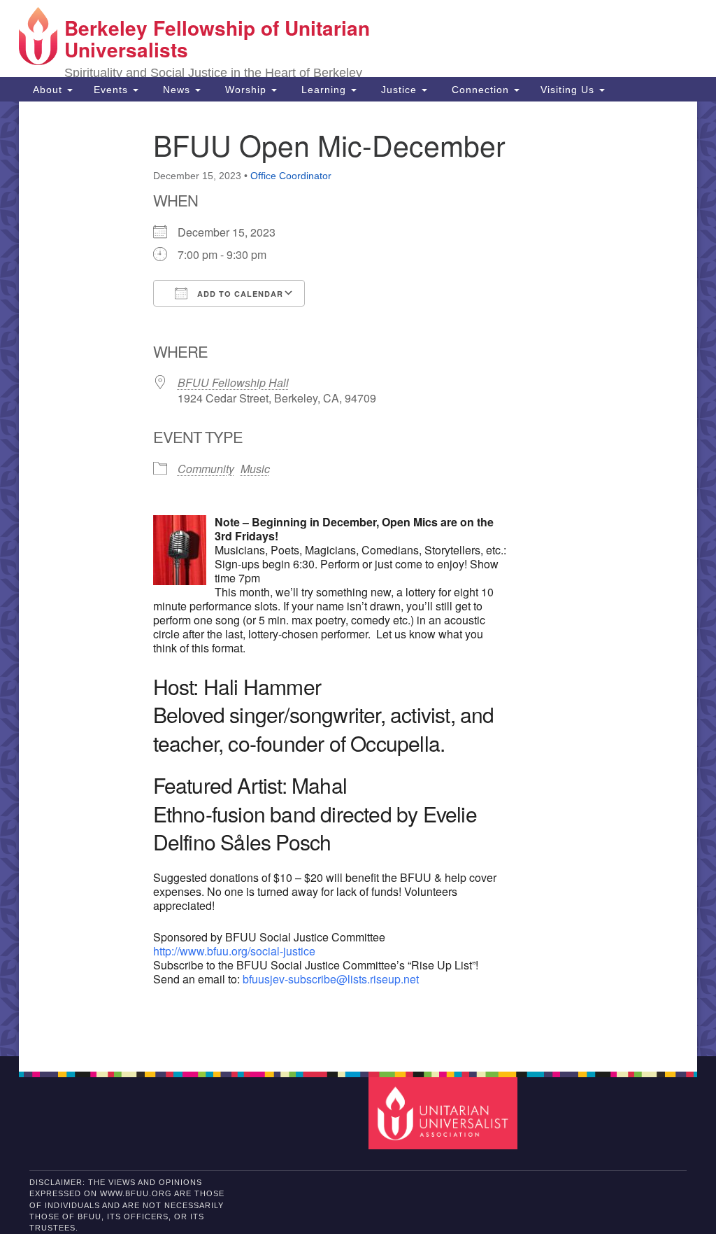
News (176, 89)
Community (206, 469)
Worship (246, 89)
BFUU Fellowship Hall (233, 382)
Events (112, 89)
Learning (324, 89)
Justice (399, 89)
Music (255, 469)
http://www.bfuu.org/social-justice (234, 951)
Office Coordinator (290, 175)
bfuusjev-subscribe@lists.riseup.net (331, 979)
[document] (358, 578)
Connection (480, 89)
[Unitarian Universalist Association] (444, 1112)
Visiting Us (569, 89)
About (47, 89)
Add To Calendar (238, 293)
